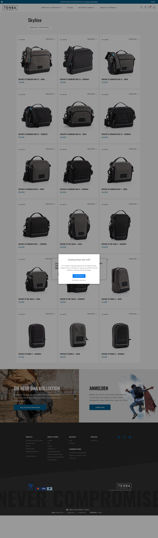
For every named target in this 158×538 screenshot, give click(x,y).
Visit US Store (79, 276)
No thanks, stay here (79, 280)
